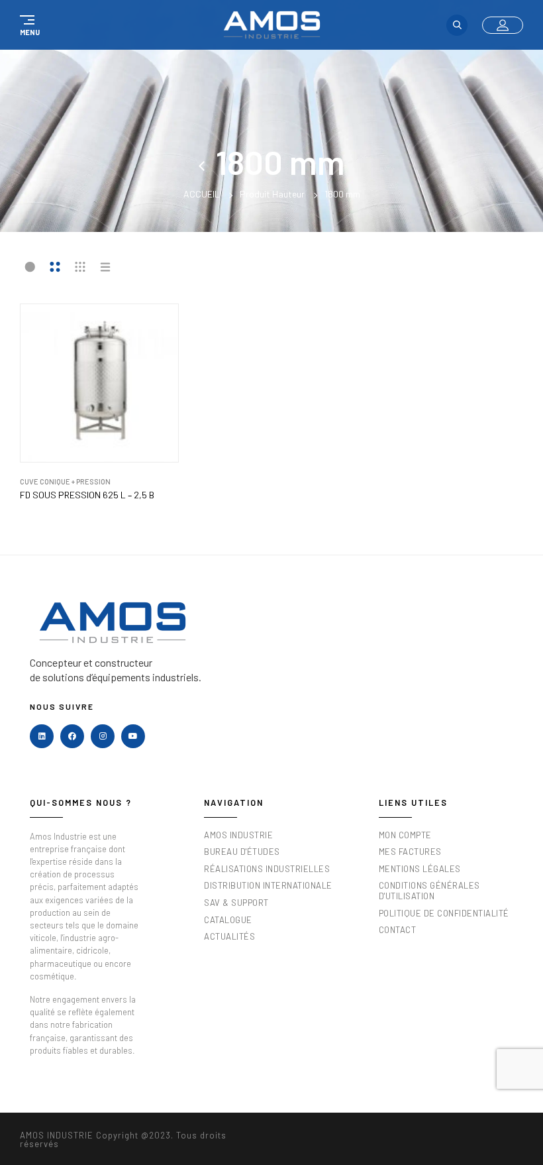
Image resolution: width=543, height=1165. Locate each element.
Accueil (201, 193)
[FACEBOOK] (72, 736)
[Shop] (207, 162)
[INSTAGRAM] (103, 736)
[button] (28, 25)
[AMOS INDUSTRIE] (271, 24)
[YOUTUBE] (133, 736)
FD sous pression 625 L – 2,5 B (87, 495)
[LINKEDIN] (42, 736)
